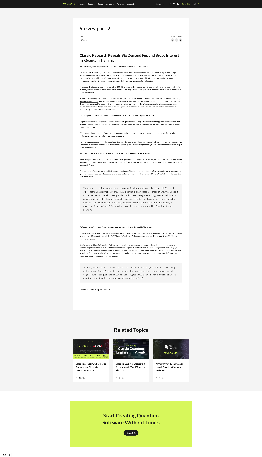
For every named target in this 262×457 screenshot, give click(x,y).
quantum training (159, 78)
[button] (82, 4)
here (108, 289)
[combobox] (6, 455)
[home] (69, 4)
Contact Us (186, 4)
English (5, 455)
